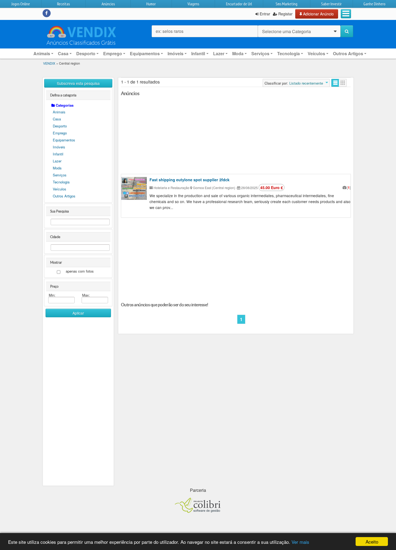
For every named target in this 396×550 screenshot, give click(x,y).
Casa (57, 118)
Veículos (59, 189)
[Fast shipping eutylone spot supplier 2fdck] (134, 188)
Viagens (193, 3)
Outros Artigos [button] (348, 53)
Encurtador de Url (239, 3)
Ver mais (300, 541)
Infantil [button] (198, 53)
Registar (285, 13)
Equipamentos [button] (145, 53)
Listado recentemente (306, 83)
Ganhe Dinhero (374, 3)
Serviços (60, 174)
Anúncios (108, 3)
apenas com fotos (80, 271)
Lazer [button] (218, 53)
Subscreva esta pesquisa (78, 83)
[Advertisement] (78, 403)
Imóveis (59, 146)
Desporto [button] (85, 53)
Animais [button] (41, 53)
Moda (57, 167)
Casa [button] (63, 53)
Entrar (264, 13)
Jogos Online (20, 3)
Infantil (58, 153)
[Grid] (343, 83)
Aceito (372, 541)
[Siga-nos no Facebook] (47, 13)
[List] (335, 83)
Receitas (63, 3)
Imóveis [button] (175, 53)
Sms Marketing (286, 3)
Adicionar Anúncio (318, 13)
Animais (59, 111)
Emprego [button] (112, 53)
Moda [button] (238, 53)
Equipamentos (64, 139)
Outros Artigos (64, 196)
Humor (151, 3)
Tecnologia (61, 182)
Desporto (60, 125)
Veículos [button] (316, 53)
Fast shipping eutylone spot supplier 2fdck (190, 179)
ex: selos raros (169, 31)
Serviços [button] (260, 53)
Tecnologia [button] (288, 53)
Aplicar (78, 313)
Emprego (60, 132)
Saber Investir (331, 3)
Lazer (57, 160)
